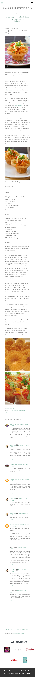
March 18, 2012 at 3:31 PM (18, 548)
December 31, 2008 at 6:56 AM (19, 465)
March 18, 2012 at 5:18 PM (18, 570)
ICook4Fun (13, 424)
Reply (11, 440)
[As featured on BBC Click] (7, 650)
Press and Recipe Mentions (23, 671)
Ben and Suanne (14, 479)
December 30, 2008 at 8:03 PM (19, 446)
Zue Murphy (13, 464)
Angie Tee (13, 445)
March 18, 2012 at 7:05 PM (18, 591)
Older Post (25, 629)
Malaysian (22, 410)
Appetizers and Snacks (14, 410)
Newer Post (10, 629)
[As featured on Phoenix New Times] (14, 660)
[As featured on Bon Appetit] (18, 650)
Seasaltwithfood (17, 10)
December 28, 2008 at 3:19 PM (19, 425)
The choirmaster (14, 525)
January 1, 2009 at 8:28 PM (19, 499)
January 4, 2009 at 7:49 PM (19, 514)
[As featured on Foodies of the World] (25, 660)
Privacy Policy (8, 671)
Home (18, 630)
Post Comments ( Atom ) (18, 633)
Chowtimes (9, 90)
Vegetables (7, 412)
